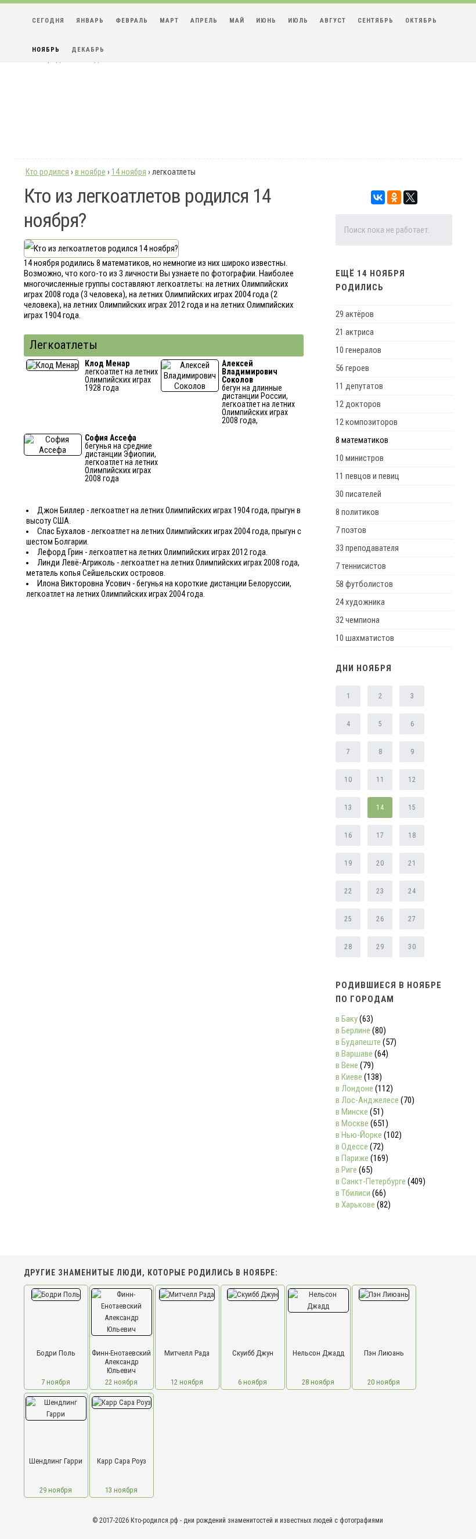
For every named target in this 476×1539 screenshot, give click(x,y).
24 (412, 891)
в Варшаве (354, 1053)
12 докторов (358, 404)
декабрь (87, 49)
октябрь (421, 20)
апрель (204, 20)
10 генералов (358, 350)
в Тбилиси (353, 1193)
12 (412, 780)
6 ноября (252, 1382)
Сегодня (48, 20)
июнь (266, 20)
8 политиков (357, 512)
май (236, 20)
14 (380, 807)
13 (348, 807)
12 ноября (187, 1382)
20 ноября (383, 1382)
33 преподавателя (367, 548)
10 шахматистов (365, 638)
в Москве (352, 1123)
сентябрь (376, 20)
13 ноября (121, 1490)
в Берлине (353, 1030)
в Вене (347, 1065)
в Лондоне (354, 1088)
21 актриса (355, 332)
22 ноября (121, 1382)
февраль (132, 20)
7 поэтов (351, 530)
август (333, 20)
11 (380, 780)
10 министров (360, 458)
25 (348, 919)
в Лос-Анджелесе (367, 1100)
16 (348, 835)
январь (90, 20)
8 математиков (362, 440)
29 (380, 947)
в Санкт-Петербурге (371, 1181)
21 (412, 863)
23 (380, 891)
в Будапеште (358, 1042)
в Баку (347, 1019)
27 (412, 919)
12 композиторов (367, 422)
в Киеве (349, 1077)
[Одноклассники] (394, 197)
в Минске (352, 1112)
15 (412, 807)
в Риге (346, 1170)
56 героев (352, 368)
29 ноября (55, 1490)
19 (348, 863)
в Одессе (352, 1146)
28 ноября (318, 1382)
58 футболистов (364, 584)
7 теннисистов (361, 566)
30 (412, 947)
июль (298, 20)
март (169, 20)
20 (380, 863)
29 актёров (355, 314)
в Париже (352, 1158)
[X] (410, 197)
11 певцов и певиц (367, 476)
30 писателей (358, 494)
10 (348, 780)
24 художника (360, 602)
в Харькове (355, 1204)
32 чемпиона (358, 620)
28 (348, 947)
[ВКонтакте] (378, 197)
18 (412, 835)
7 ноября (55, 1382)
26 (380, 919)
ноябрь (46, 49)
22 (348, 891)
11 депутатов (359, 386)
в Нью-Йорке (359, 1135)
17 (380, 835)
